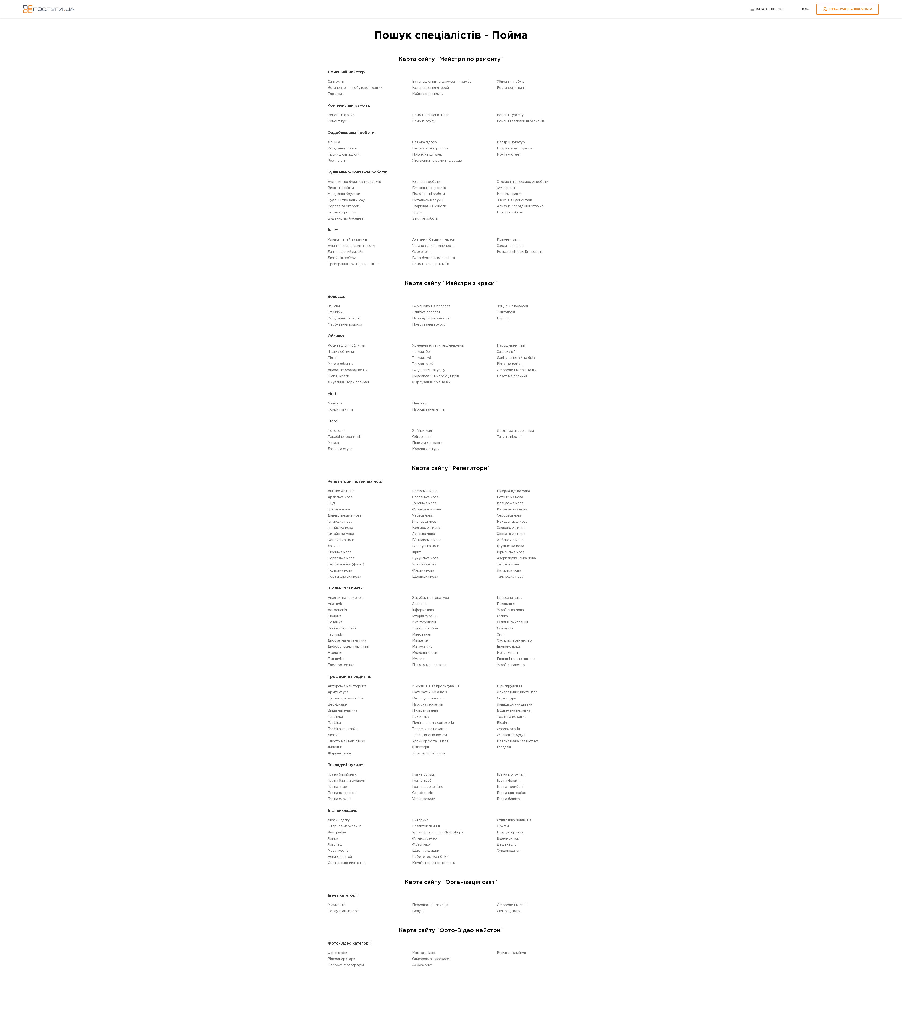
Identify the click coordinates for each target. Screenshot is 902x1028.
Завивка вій (506, 351)
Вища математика (342, 710)
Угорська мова (424, 564)
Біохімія (503, 723)
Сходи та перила (510, 245)
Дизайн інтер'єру (342, 258)
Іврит (416, 552)
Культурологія (424, 622)
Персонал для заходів (430, 905)
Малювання (421, 634)
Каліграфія (337, 832)
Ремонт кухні (338, 121)
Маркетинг (421, 640)
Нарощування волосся (431, 318)
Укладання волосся (343, 318)
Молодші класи (424, 652)
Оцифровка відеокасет (431, 959)
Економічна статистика (516, 659)
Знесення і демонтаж (514, 200)
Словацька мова (425, 497)
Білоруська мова (426, 546)
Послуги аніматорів (343, 911)
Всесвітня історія (342, 628)
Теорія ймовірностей (429, 735)
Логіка (333, 838)
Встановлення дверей (430, 87)
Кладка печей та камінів (347, 239)
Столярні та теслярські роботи (522, 181)
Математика (422, 646)
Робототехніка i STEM (430, 856)
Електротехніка (341, 665)
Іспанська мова (340, 521)
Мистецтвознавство (429, 698)
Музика (418, 659)
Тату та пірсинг (509, 437)
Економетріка (508, 646)
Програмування (425, 710)
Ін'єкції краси (338, 376)
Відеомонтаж (508, 838)
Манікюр (335, 403)
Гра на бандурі (509, 799)
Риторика (420, 820)
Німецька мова (339, 552)
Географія (336, 634)
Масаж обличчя (341, 364)
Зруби (417, 212)
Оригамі (503, 826)
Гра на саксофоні (342, 793)
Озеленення (422, 252)
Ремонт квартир (341, 115)
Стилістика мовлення (514, 820)
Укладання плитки (342, 148)
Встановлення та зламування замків (441, 81)
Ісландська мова (510, 503)
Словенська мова (511, 527)
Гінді (331, 503)
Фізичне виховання (512, 622)
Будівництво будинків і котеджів (354, 181)
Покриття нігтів (340, 409)
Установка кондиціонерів (433, 245)
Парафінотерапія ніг (344, 437)
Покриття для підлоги (514, 148)
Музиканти (336, 905)
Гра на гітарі (338, 786)
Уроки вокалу (423, 799)
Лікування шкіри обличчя (348, 382)
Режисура (420, 716)
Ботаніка (335, 622)
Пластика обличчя (512, 376)
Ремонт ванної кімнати (430, 115)
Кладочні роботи (426, 181)
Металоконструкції (428, 200)
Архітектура (338, 692)
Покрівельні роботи (428, 194)
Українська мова (510, 610)
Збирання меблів (510, 81)
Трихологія (506, 312)
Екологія (335, 652)
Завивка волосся (426, 312)
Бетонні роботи (510, 212)
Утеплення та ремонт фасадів (437, 160)
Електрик (336, 94)
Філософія (421, 747)
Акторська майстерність (348, 686)
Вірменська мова (511, 552)
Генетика (335, 716)
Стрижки (335, 312)
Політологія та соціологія (433, 723)
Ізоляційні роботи (342, 212)
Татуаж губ (421, 358)
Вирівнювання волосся (431, 306)
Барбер (503, 318)
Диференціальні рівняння (348, 646)
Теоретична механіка (429, 729)
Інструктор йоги (510, 832)
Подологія (336, 430)
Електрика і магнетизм (346, 741)
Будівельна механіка (513, 710)
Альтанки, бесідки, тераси (433, 239)
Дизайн (333, 735)
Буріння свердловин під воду (351, 245)
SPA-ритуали (423, 430)
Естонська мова (510, 497)
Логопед (335, 844)
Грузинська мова (510, 546)
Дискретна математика (347, 640)
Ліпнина (334, 142)
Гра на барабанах (342, 774)
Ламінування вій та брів (516, 358)
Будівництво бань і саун (347, 200)
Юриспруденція (509, 686)
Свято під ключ (509, 911)
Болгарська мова (426, 527)
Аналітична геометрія (345, 597)
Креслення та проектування (435, 686)
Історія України (424, 616)
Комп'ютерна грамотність (433, 863)
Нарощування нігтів (428, 409)
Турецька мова (424, 503)
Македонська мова (512, 521)
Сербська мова (509, 515)
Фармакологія (508, 729)
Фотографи (337, 953)
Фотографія (422, 844)
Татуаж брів (422, 351)
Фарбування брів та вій (431, 382)
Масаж (333, 443)
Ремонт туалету (510, 115)
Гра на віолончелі (511, 774)
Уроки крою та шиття (430, 741)
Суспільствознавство (514, 640)
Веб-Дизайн (338, 704)
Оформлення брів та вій (517, 370)
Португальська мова (344, 576)
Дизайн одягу (339, 820)
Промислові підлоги (344, 154)
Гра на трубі (422, 780)
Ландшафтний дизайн (345, 252)
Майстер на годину (427, 94)
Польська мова (340, 570)
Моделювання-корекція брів (435, 376)
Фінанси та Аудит (511, 735)
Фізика (502, 616)
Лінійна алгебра (425, 628)
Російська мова (424, 491)
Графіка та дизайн (343, 729)
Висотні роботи (341, 188)
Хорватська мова (511, 534)
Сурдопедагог (508, 850)
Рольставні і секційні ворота (520, 252)
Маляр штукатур (511, 142)
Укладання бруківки (344, 194)
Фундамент (506, 188)
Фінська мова (423, 570)
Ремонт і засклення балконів (520, 121)
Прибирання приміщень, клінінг (353, 264)
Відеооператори (341, 959)
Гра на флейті (508, 780)
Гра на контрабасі (511, 793)
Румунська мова (425, 558)
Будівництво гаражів (429, 188)
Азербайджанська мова (516, 558)
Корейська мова (341, 540)
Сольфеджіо (422, 793)
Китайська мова (341, 534)
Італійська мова (340, 527)
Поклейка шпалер (427, 154)
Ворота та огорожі (343, 206)
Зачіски (334, 306)
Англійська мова (341, 491)
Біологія (334, 616)
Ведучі (417, 911)
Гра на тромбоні (510, 786)
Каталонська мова (512, 509)
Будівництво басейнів (345, 218)
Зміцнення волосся (512, 306)
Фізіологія (505, 628)
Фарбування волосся (345, 324)
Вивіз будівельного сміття (433, 258)
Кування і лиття (510, 239)
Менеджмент (507, 652)
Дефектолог (507, 844)
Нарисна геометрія (428, 704)
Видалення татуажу (428, 370)
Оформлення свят (512, 905)
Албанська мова (510, 540)
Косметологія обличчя (346, 345)
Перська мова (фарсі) (346, 564)
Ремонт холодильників (430, 264)
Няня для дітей (340, 856)
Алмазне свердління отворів (520, 206)
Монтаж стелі (508, 154)
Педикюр (420, 403)
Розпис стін (337, 160)
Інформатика (423, 610)
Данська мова (423, 534)
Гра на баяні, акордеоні (347, 780)
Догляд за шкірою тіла (515, 430)
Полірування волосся (429, 324)
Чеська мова (422, 515)
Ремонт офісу (423, 121)
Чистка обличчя (341, 351)
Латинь (333, 546)
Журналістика (339, 753)
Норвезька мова (341, 558)
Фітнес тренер (424, 838)
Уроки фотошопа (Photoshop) (437, 832)
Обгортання (422, 437)
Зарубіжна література (430, 597)
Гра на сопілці (423, 774)
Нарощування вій (511, 345)
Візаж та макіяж (510, 364)
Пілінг (332, 358)
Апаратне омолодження (348, 370)
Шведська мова (425, 576)
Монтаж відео (423, 953)
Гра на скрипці (339, 799)
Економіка (336, 659)
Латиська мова (509, 570)
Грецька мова (339, 509)
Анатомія (335, 604)
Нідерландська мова (513, 491)
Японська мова (424, 521)
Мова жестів (338, 850)
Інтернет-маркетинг (344, 826)
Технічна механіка (511, 716)
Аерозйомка (422, 965)
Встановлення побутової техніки (355, 87)
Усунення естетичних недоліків (438, 345)
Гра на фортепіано (427, 786)
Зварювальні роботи (429, 206)
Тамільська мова (510, 576)
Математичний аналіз (429, 692)
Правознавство (509, 597)
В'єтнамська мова (426, 540)
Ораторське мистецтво (347, 863)
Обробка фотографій (346, 965)
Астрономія (337, 610)
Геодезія (504, 747)
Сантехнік (336, 81)
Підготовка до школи (429, 665)
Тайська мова (508, 564)
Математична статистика (518, 741)
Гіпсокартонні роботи (430, 148)
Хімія (501, 634)
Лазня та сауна (340, 449)
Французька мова (426, 509)
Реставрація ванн (511, 87)
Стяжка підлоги (425, 142)
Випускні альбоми (511, 953)
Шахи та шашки (425, 850)
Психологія (506, 604)
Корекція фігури (425, 449)
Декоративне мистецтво (517, 692)
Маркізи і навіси (509, 194)
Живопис (335, 747)
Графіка (334, 723)
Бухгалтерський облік (346, 698)
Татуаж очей (423, 364)
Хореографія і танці (428, 753)
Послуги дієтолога (427, 443)
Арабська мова (340, 497)
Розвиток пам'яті (426, 826)
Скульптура (506, 698)
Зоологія (419, 604)
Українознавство (511, 665)
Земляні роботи (425, 218)
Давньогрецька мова (345, 515)
